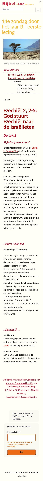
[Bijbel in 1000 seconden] (17, 3)
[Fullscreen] (40, 2)
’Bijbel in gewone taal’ (28, 85)
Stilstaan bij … (24, 92)
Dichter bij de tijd (25, 88)
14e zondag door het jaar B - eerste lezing (21, 27)
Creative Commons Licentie (19, 383)
